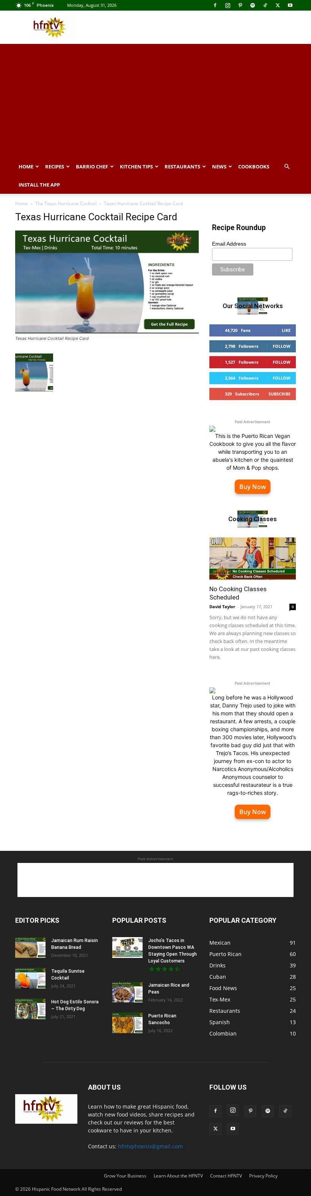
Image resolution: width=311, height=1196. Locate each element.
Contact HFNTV (226, 1176)
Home (26, 166)
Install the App (39, 184)
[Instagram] (227, 5)
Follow (282, 346)
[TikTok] (265, 5)
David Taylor (222, 606)
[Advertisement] (206, 27)
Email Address (229, 244)
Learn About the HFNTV (178, 1176)
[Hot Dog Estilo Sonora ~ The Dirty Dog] (30, 1008)
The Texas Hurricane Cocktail (66, 203)
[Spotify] (252, 5)
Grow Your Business (125, 1176)
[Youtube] (290, 5)
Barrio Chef (92, 166)
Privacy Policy (263, 1176)
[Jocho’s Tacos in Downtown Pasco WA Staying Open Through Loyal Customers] (127, 947)
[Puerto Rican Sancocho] (127, 1022)
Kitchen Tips (136, 166)
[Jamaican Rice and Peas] (127, 992)
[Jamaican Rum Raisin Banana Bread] (30, 947)
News (219, 166)
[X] (277, 5)
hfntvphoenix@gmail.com (150, 1146)
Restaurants (182, 166)
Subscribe (280, 394)
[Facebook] (215, 5)
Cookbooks (253, 166)
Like (286, 330)
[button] (287, 166)
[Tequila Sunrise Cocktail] (30, 978)
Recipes (54, 166)
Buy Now (252, 487)
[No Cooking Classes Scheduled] (252, 558)
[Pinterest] (240, 5)
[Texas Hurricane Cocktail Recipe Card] (107, 331)
